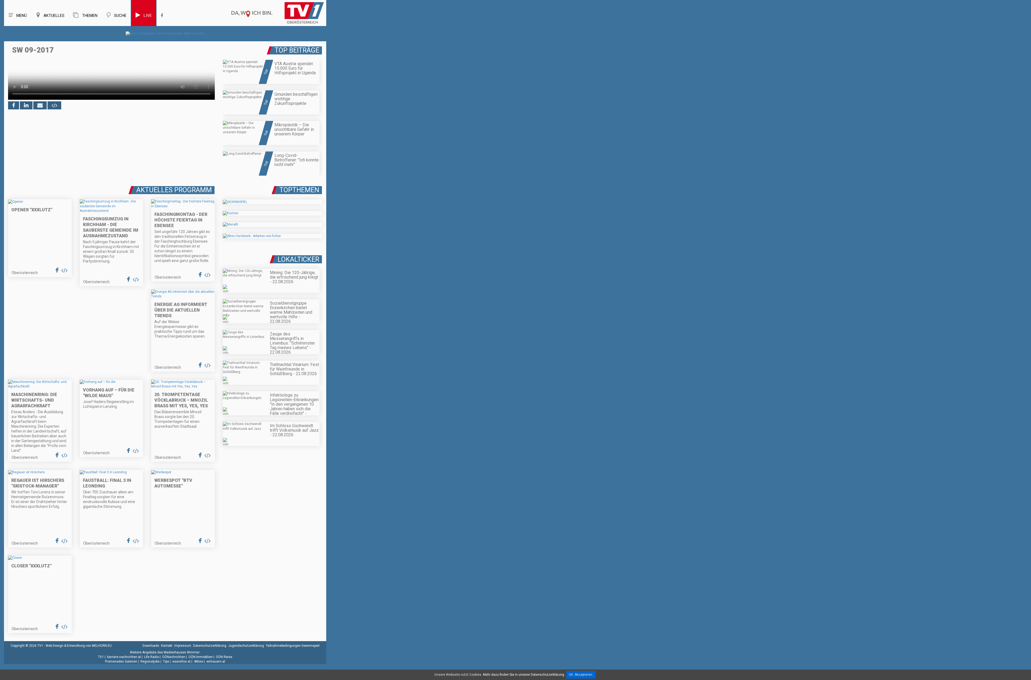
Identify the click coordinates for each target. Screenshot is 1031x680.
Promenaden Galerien (121, 661)
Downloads (151, 646)
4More (198, 661)
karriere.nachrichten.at (124, 657)
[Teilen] (40, 105)
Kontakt (166, 646)
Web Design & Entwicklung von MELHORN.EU (79, 646)
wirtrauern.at (215, 661)
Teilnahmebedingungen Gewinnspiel (293, 646)
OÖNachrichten (173, 657)
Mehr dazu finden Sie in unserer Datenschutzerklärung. (524, 675)
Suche (120, 15)
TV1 (101, 657)
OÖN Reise (224, 657)
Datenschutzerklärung (209, 646)
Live (148, 15)
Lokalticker (298, 259)
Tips (166, 661)
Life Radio (151, 657)
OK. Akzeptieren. (581, 675)
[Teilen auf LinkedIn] (26, 105)
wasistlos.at (181, 661)
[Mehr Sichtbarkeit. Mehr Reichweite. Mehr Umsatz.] (165, 33)
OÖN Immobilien (200, 657)
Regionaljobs (150, 661)
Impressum (182, 646)
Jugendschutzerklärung (246, 646)
